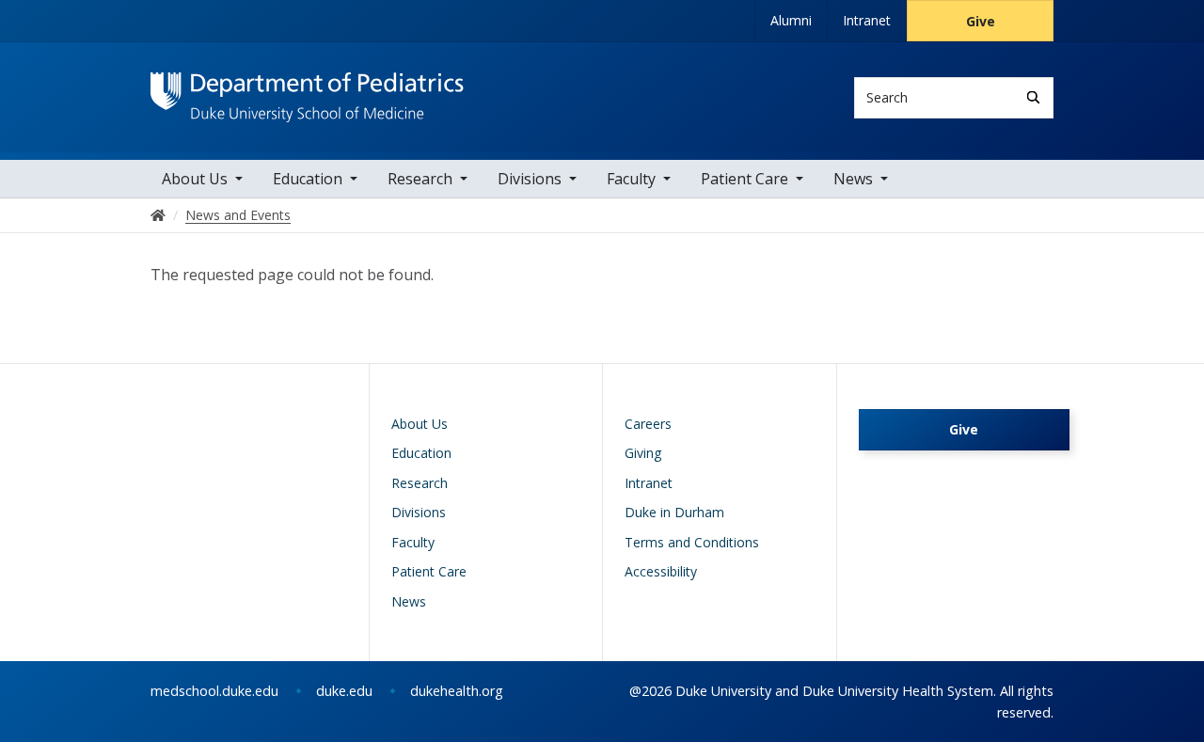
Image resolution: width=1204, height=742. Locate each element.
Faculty (631, 178)
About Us (195, 178)
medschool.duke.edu (214, 691)
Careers (648, 424)
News (853, 178)
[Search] (1033, 97)
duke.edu (344, 691)
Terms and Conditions (692, 542)
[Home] (307, 89)
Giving (643, 453)
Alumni (791, 20)
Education (307, 178)
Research (420, 178)
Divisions (530, 178)
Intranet (867, 20)
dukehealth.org (456, 691)
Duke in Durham (674, 512)
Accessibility (661, 571)
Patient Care (744, 178)
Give (980, 21)
